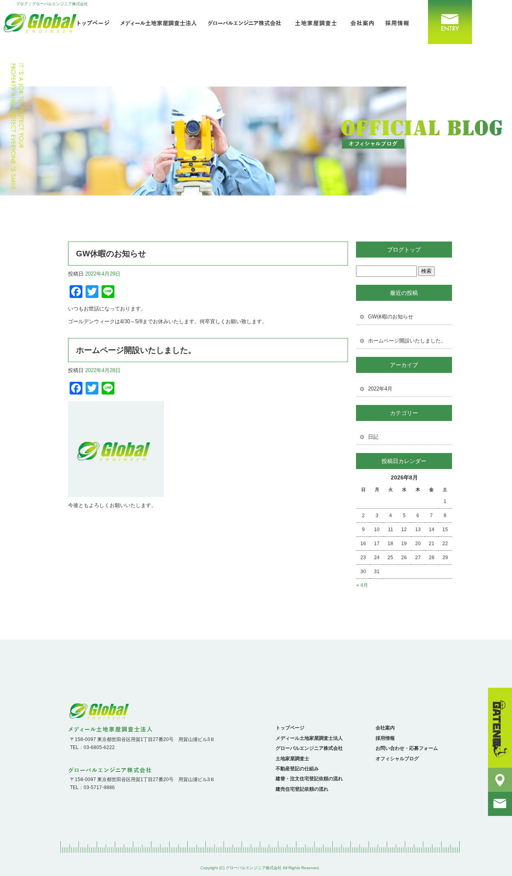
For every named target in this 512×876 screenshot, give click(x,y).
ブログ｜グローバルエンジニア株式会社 (52, 4)
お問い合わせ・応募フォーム (446, 22)
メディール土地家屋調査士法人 (160, 22)
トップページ (290, 728)
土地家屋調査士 (316, 22)
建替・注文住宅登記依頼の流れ (309, 778)
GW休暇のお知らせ (111, 253)
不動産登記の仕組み (297, 768)
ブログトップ (404, 249)
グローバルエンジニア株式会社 (248, 22)
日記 (373, 437)
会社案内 (360, 22)
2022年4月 (380, 389)
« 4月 (362, 585)
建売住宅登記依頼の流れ (302, 789)
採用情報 (400, 22)
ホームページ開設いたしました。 (136, 350)
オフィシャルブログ (397, 758)
